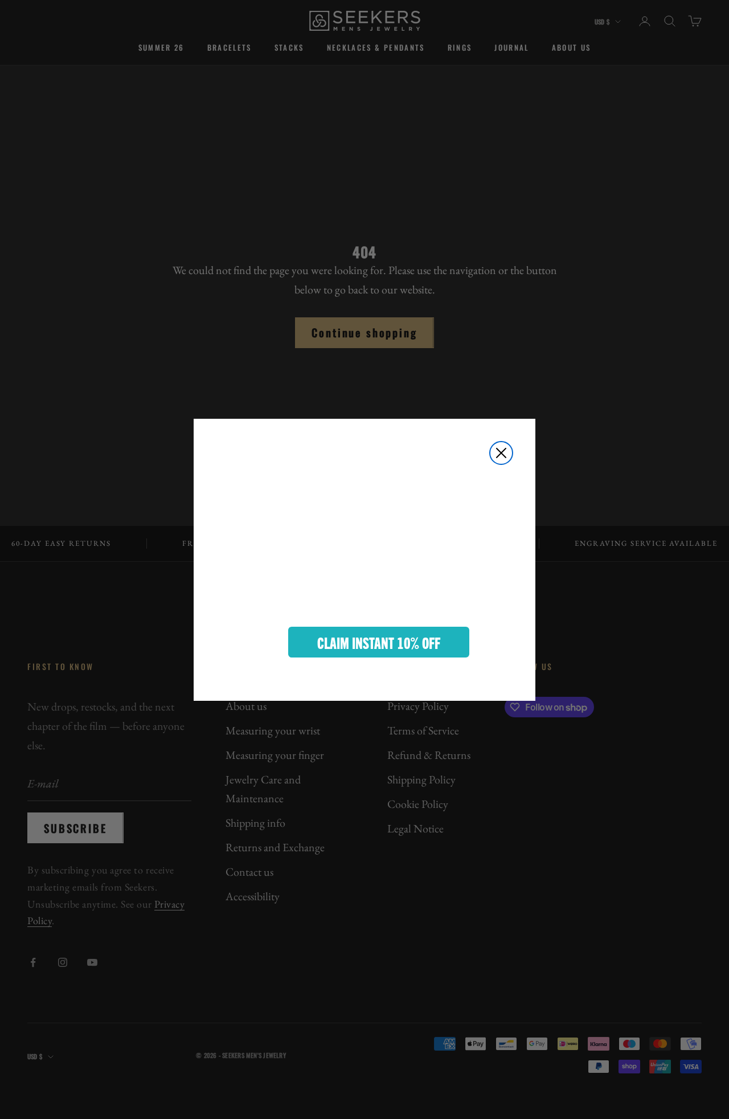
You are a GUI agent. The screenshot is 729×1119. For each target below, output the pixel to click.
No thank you (379, 675)
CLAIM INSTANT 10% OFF (378, 642)
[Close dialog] (501, 453)
